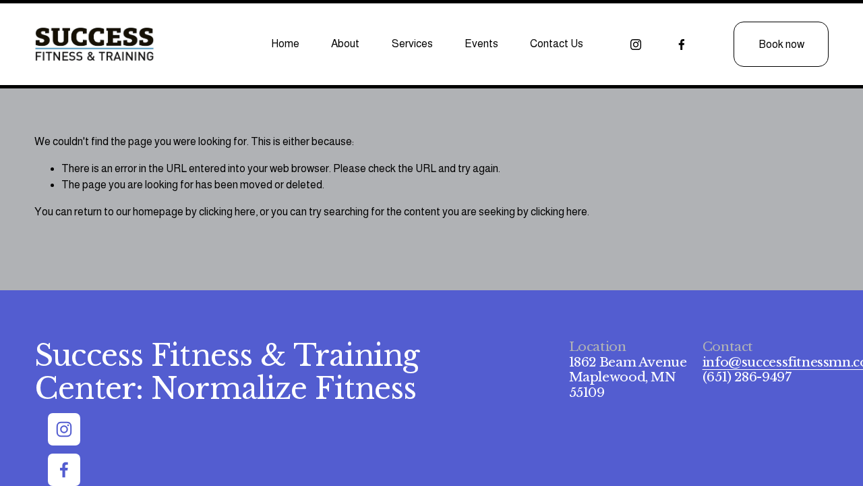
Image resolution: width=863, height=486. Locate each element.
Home (285, 43)
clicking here (227, 211)
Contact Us (556, 43)
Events (481, 43)
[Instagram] (636, 44)
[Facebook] (681, 44)
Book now (781, 44)
